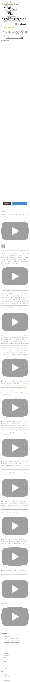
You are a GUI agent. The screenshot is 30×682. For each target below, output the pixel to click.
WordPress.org (7, 680)
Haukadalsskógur (7, 636)
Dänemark (10, 14)
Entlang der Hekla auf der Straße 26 (11, 638)
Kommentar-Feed (7, 678)
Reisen (6, 11)
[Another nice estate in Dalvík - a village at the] (15, 85)
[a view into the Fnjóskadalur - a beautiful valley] (15, 114)
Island (9, 12)
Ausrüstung (8, 7)
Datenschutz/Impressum (11, 19)
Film (5, 18)
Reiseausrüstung (12, 9)
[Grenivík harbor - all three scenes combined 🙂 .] (15, 144)
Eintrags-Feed (7, 676)
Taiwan (5, 668)
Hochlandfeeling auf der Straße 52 (11, 642)
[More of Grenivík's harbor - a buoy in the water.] (15, 158)
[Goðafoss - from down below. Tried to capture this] (15, 51)
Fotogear (10, 8)
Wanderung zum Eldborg (9, 643)
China (9, 13)
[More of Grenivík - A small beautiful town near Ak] (15, 174)
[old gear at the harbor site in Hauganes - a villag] (15, 69)
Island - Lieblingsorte (9, 27)
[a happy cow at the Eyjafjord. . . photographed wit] (15, 129)
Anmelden (6, 674)
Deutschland (11, 16)
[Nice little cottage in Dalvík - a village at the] (15, 99)
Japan (9, 17)
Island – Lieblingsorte (8, 662)
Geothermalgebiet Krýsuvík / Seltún (11, 640)
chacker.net (7, 3)
